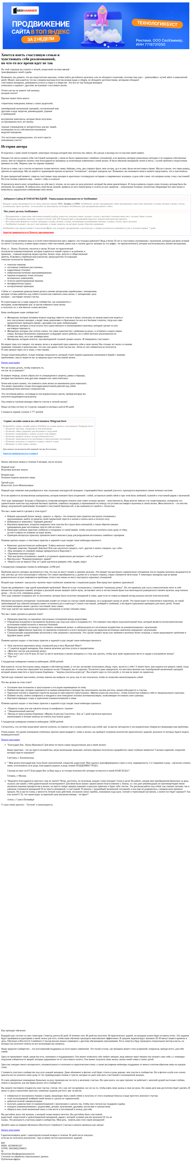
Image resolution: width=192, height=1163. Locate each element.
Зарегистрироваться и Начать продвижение (28, 232)
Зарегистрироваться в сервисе (20, 453)
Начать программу (10, 362)
